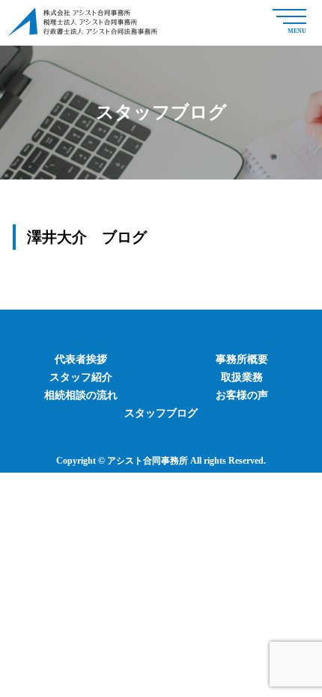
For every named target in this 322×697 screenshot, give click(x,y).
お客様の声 (242, 395)
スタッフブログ (161, 413)
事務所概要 (242, 359)
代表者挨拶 (81, 359)
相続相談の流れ (81, 395)
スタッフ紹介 (80, 377)
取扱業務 (242, 377)
